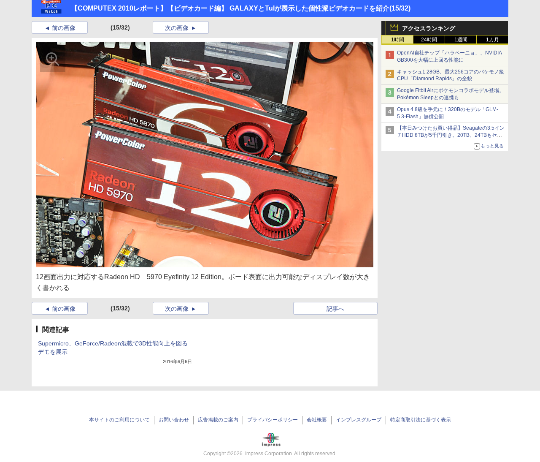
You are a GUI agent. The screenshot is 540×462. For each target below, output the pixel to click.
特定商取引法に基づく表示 (420, 420)
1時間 (397, 40)
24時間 (429, 40)
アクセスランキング (428, 28)
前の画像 (64, 27)
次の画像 (177, 27)
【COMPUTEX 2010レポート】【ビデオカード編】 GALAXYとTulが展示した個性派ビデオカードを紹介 (230, 8)
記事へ (335, 308)
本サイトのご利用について (119, 420)
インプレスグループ (358, 420)
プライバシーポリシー (272, 420)
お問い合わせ (174, 420)
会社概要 (317, 420)
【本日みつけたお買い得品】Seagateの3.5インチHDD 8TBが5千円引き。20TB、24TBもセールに (451, 135)
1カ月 (492, 40)
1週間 (460, 40)
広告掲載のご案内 (218, 420)
